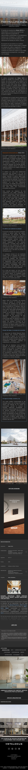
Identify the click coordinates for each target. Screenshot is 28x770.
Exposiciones (8, 654)
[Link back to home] (9, 3)
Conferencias (15, 652)
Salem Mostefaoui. (11, 577)
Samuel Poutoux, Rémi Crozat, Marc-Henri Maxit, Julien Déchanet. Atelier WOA (14, 597)
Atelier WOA (19, 30)
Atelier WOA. (10, 546)
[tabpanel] (14, 677)
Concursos (7, 652)
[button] (2, 677)
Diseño (22, 652)
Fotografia (16, 654)
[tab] (5, 650)
